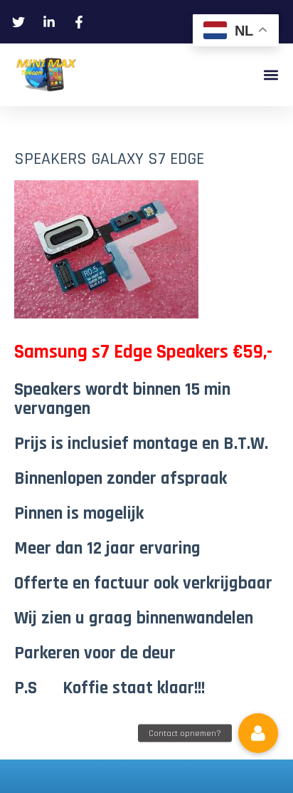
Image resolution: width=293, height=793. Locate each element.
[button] (270, 75)
